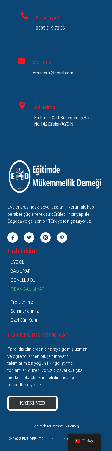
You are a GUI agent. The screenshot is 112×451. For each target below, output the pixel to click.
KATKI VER (32, 402)
